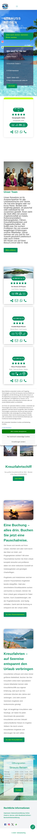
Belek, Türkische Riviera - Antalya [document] (18, 369)
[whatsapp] (2, 48)
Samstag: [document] (7, 783)
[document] (18, 118)
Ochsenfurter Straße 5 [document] (13, 63)
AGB (16, 815)
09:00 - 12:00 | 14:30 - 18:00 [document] (24, 772)
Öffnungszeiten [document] (18, 763)
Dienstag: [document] (7, 774)
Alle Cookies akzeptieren (18, 431)
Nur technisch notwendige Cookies (18, 436)
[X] (2, 36)
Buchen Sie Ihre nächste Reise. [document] (16, 28)
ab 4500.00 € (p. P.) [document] (19, 278)
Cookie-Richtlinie (6, 428)
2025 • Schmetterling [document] (19, 833)
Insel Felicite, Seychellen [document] (18, 289)
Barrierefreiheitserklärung (12, 817)
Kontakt (12, 86)
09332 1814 (15, 77)
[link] (18, 118)
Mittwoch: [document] (7, 776)
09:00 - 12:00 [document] (23, 776)
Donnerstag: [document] (8, 778)
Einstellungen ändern (18, 442)
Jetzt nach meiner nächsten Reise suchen (17, 36)
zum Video (18, 478)
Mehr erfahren (11, 250)
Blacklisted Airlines (24, 815)
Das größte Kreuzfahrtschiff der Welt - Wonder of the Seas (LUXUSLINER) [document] (18, 473)
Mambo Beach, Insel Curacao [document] (18, 329)
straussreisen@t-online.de (19, 80)
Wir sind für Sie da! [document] (16, 51)
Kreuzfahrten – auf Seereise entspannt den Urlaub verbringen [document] (18, 661)
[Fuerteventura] (26, 456)
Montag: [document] (7, 772)
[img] (13, 125)
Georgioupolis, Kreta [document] (18, 120)
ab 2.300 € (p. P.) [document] (18, 318)
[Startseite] (18, 189)
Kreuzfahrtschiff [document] (18, 467)
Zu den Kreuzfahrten (14, 740)
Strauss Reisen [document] (11, 56)
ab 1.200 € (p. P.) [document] (18, 110)
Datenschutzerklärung (18, 813)
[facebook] (2, 31)
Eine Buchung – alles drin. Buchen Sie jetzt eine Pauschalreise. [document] (18, 532)
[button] (12, 132)
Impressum (7, 813)
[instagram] (2, 42)
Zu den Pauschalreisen (15, 614)
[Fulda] (10, 456)
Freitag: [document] (6, 781)
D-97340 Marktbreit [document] (12, 70)
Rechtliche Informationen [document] (17, 808)
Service (12, 815)
